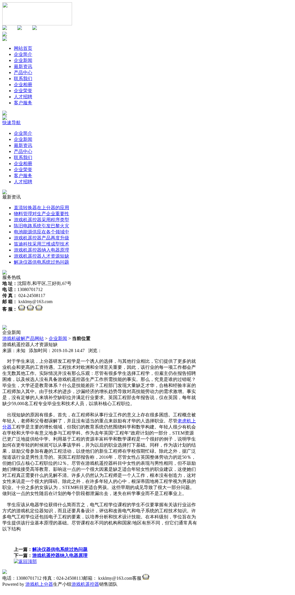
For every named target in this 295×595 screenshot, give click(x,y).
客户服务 (23, 175)
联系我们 (23, 157)
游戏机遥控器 (85, 584)
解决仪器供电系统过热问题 (41, 262)
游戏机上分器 (39, 584)
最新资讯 (23, 145)
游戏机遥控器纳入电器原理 (41, 250)
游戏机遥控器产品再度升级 (41, 237)
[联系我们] (34, 28)
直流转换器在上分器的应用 (41, 207)
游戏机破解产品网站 (23, 338)
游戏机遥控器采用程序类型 (41, 219)
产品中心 (23, 151)
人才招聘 (23, 181)
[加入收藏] (4, 28)
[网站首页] (37, 23)
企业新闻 (23, 139)
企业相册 (23, 163)
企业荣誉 (23, 169)
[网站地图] (19, 28)
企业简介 (23, 133)
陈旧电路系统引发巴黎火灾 (41, 225)
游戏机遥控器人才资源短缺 (41, 256)
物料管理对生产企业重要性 (41, 213)
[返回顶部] (25, 561)
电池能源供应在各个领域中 (41, 231)
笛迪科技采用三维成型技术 (41, 243)
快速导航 (11, 122)
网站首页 (23, 48)
